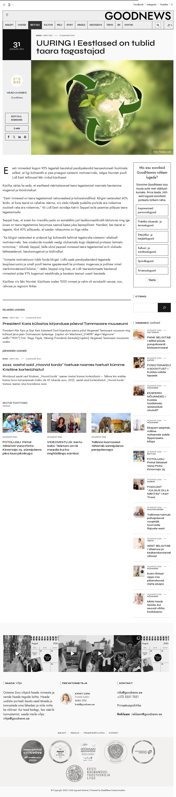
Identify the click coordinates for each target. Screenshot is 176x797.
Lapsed (150, 360)
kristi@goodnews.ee (85, 704)
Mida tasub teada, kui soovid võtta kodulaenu (155, 606)
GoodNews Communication (113, 790)
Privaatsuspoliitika (129, 705)
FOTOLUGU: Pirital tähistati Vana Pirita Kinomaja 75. (157, 464)
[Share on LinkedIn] (19, 137)
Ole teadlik (153, 332)
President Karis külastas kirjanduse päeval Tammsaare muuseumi (65, 323)
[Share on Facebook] (8, 137)
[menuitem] (9, 25)
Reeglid (75, 733)
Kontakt (113, 733)
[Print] (25, 137)
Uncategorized (155, 509)
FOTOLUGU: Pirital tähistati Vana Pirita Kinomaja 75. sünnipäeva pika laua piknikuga (22, 447)
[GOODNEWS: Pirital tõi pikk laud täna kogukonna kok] (17, 653)
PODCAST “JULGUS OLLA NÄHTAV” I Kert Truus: (158, 492)
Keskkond (16, 119)
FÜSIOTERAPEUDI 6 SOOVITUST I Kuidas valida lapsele (160, 370)
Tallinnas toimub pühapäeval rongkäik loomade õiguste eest (158, 521)
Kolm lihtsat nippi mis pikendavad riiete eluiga (155, 579)
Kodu (39, 35)
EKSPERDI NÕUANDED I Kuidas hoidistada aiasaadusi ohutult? (156, 401)
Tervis (150, 540)
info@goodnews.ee (129, 692)
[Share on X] (14, 137)
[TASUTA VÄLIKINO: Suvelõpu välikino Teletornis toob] (127, 653)
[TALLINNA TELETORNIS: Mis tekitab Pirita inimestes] (72, 653)
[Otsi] (164, 307)
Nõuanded (152, 387)
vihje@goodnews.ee (16, 718)
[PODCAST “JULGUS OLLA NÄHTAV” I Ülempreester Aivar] (155, 653)
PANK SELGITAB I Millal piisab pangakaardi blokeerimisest (158, 342)
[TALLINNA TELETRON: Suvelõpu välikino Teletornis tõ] (100, 653)
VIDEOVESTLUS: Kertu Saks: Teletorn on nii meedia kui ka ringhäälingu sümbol (64, 447)
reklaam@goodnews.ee (146, 714)
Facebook (139, 4)
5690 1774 (80, 701)
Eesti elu (48, 35)
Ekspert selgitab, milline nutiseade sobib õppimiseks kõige (158, 434)
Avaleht (62, 733)
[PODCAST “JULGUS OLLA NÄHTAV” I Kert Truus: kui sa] (45, 653)
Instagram (152, 4)
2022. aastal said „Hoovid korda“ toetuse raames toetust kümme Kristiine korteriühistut (64, 367)
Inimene (151, 481)
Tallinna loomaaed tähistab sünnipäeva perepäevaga (107, 446)
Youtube (164, 4)
